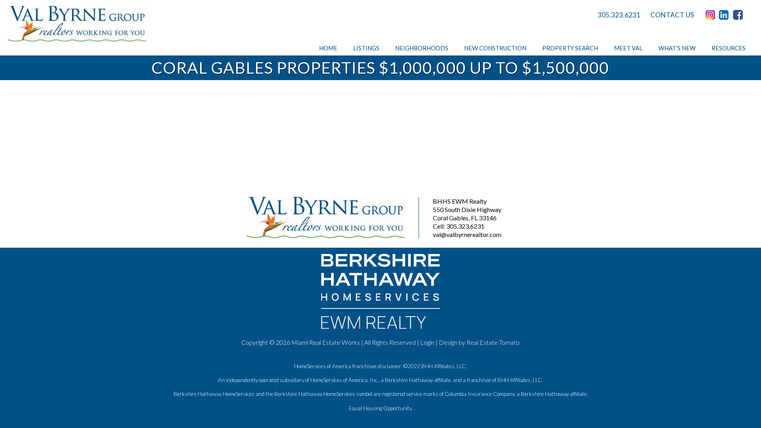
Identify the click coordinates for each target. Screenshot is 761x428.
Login (427, 342)
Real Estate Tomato (493, 342)
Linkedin (725, 15)
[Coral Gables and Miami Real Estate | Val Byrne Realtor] (77, 24)
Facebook (739, 15)
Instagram (711, 15)
